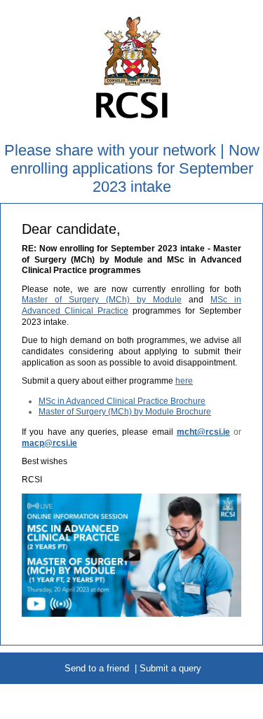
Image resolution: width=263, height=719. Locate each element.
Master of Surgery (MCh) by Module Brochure (125, 412)
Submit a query (170, 668)
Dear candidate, (71, 229)
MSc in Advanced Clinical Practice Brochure (122, 401)
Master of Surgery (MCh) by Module (102, 300)
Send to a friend (97, 668)
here (184, 381)
